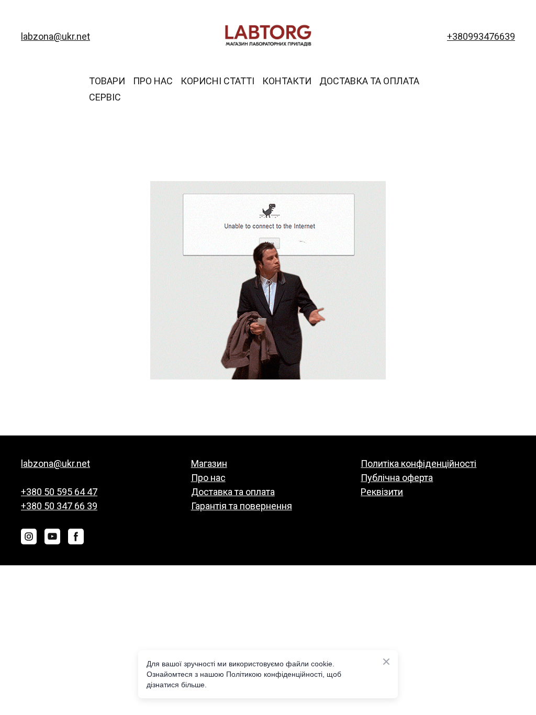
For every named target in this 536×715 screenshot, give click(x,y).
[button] (29, 536)
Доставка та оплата (233, 491)
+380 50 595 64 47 (59, 491)
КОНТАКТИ (286, 80)
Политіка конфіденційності (418, 463)
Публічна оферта (397, 477)
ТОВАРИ (107, 80)
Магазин (209, 463)
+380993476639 (481, 36)
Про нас (208, 477)
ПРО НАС (153, 80)
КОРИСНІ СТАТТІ (217, 80)
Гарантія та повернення (241, 505)
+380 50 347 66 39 (59, 505)
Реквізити (382, 491)
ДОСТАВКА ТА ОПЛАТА (369, 80)
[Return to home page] (268, 36)
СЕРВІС (105, 97)
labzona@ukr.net (55, 36)
